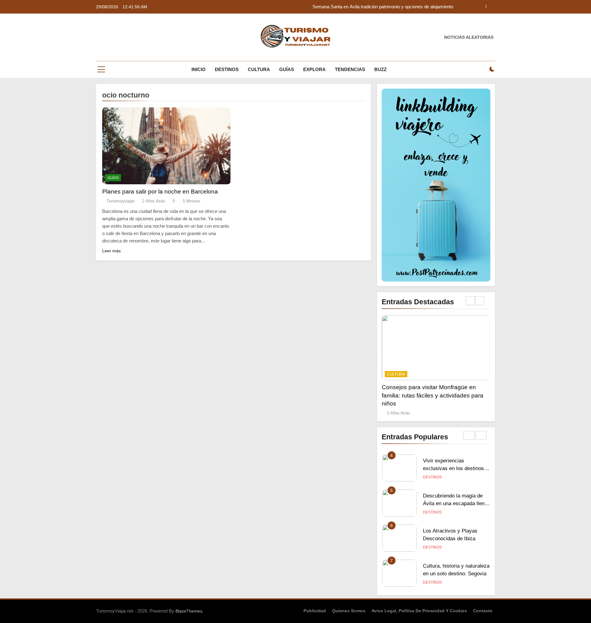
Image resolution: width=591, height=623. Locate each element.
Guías (286, 69)
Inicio (198, 69)
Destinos (227, 69)
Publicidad (315, 610)
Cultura (259, 69)
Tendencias (350, 69)
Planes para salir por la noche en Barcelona (160, 191)
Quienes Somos (348, 610)
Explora (314, 69)
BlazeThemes (188, 611)
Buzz (380, 69)
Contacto (482, 610)
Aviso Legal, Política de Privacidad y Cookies (419, 610)
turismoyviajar (121, 200)
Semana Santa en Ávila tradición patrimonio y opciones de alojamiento (382, 6)
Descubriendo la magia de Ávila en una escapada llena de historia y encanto (455, 503)
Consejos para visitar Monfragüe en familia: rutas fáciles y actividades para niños (432, 395)
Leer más (111, 250)
